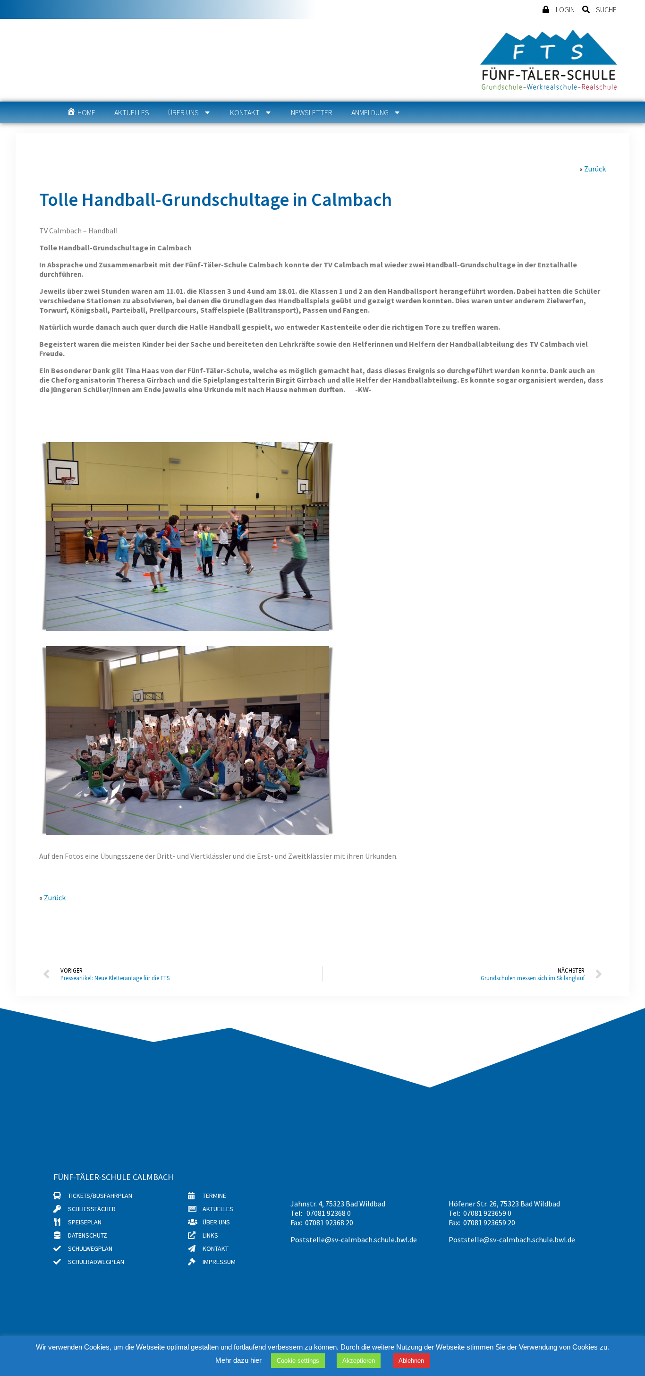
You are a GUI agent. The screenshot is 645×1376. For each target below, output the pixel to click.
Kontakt (245, 112)
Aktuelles (131, 112)
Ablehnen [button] (411, 1360)
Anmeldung (370, 112)
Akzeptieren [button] (358, 1360)
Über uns (183, 112)
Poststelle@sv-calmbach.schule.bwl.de (353, 1239)
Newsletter (311, 112)
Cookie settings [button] (298, 1360)
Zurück (595, 168)
